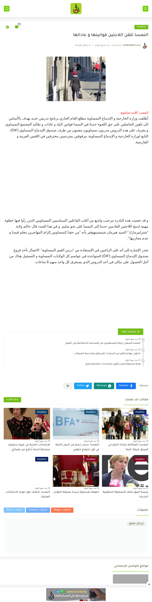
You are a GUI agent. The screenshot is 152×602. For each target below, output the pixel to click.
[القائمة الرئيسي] (145, 9)
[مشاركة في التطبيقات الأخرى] (67, 386)
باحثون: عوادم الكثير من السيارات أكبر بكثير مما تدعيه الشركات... (106, 353)
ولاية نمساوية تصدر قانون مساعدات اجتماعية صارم (113, 364)
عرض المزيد (12, 399)
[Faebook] (130, 579)
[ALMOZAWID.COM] (76, 8)
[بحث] (6, 9)
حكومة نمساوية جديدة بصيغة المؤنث (76, 492)
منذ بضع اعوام (131, 339)
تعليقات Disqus (14, 510)
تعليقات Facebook (38, 510)
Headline (141, 27)
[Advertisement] (76, 178)
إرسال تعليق (136, 523)
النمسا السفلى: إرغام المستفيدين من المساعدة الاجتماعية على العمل (103, 343)
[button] (126, 386)
